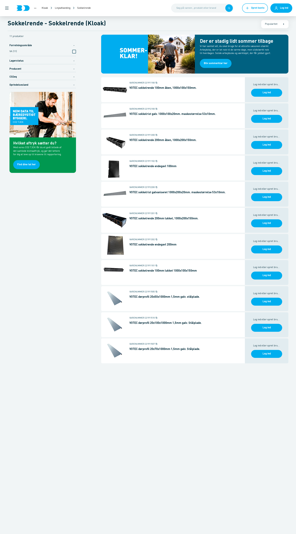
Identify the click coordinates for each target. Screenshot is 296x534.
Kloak (45, 8)
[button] (6, 8)
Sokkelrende (84, 8)
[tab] (42, 45)
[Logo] (23, 8)
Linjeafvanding (62, 8)
